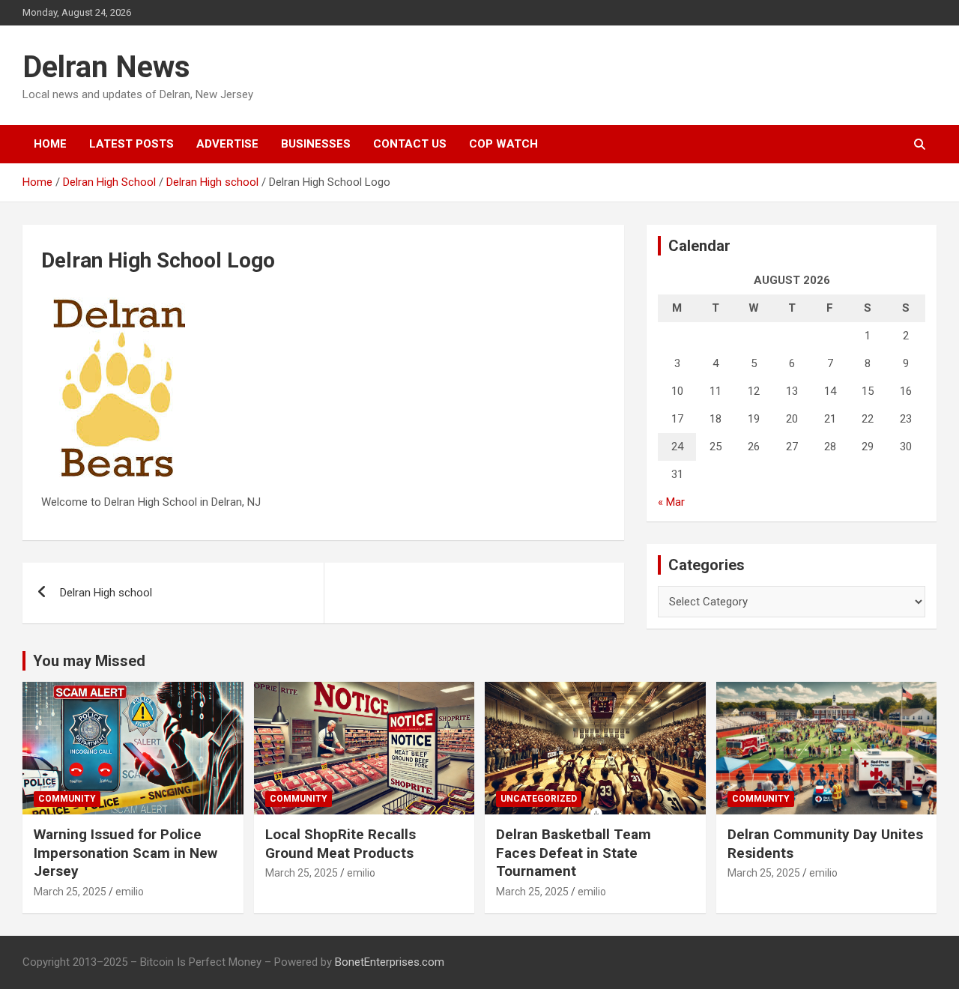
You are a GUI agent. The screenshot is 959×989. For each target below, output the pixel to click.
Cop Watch (503, 144)
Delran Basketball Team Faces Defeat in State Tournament (573, 853)
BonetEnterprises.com (389, 962)
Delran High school (106, 592)
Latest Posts (131, 144)
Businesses (316, 144)
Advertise (227, 144)
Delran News (106, 67)
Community (67, 798)
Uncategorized (538, 798)
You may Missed (89, 661)
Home (50, 144)
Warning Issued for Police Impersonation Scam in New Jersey (125, 853)
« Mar (671, 502)
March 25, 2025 (70, 892)
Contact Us (410, 144)
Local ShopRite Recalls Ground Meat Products (340, 844)
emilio (129, 892)
